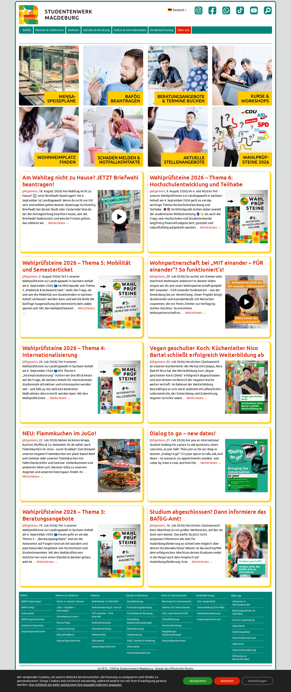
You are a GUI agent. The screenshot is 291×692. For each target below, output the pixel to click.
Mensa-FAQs (64, 622)
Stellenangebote (241, 632)
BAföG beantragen (31, 601)
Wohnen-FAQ (99, 634)
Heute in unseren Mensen (70, 601)
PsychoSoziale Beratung (140, 613)
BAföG (27, 30)
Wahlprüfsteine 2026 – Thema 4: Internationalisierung (63, 351)
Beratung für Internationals (176, 601)
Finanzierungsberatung (139, 607)
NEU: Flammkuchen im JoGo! (59, 433)
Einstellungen (257, 681)
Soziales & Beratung (96, 30)
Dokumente (28, 613)
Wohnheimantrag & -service (106, 607)
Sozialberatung (135, 601)
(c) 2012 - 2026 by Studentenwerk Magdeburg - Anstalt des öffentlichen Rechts (145, 668)
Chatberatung (134, 634)
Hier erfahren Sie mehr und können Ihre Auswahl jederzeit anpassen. (75, 684)
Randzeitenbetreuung (208, 613)
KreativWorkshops (172, 625)
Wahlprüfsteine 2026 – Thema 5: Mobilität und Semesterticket (76, 266)
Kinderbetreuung (161, 30)
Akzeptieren (197, 681)
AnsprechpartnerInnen (33, 631)
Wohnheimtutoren (101, 622)
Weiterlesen (58, 223)
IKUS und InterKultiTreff (175, 613)
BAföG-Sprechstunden (33, 619)
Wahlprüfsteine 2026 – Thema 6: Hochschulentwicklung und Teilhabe (196, 181)
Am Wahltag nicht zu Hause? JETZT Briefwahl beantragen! (80, 181)
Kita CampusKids (206, 601)
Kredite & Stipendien (33, 625)
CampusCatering (65, 628)
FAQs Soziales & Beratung (141, 640)
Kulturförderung (170, 619)
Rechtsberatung (135, 628)
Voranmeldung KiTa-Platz (211, 607)
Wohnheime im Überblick (105, 601)
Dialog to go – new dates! (183, 433)
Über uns (183, 30)
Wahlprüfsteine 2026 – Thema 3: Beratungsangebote (63, 515)
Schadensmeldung (101, 628)
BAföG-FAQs (28, 607)
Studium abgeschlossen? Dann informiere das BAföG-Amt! (208, 515)
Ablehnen (226, 681)
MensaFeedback (65, 634)
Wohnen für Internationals (176, 607)
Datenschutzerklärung (244, 650)
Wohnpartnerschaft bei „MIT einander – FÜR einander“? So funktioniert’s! (206, 266)
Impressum (238, 644)
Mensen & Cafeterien (49, 30)
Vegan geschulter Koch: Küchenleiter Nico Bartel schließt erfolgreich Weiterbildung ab (207, 351)
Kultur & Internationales (130, 30)
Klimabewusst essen (68, 616)
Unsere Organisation (243, 620)
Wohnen (73, 30)
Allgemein (30, 191)
